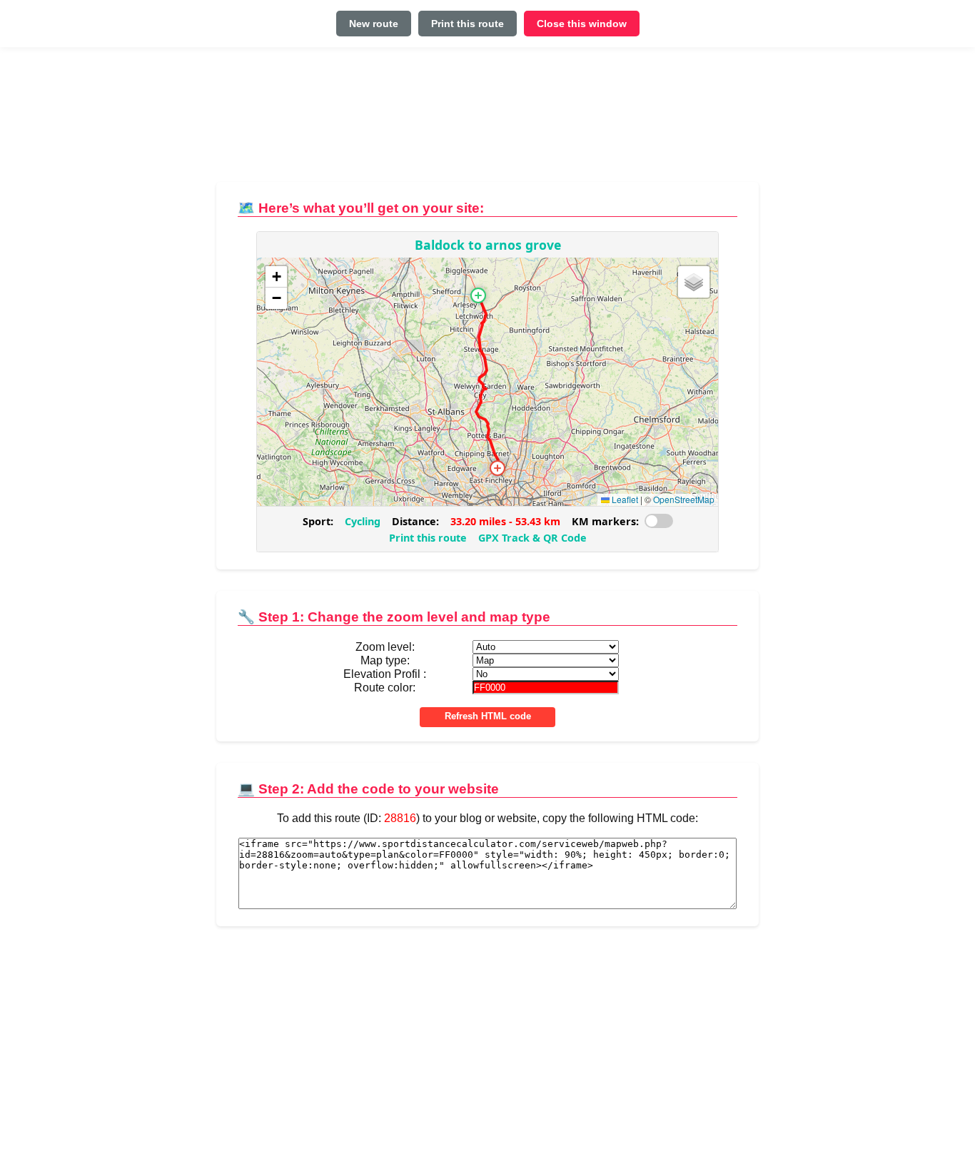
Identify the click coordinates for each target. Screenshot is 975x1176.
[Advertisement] (487, 120)
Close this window (582, 23)
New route (373, 23)
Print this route (467, 23)
